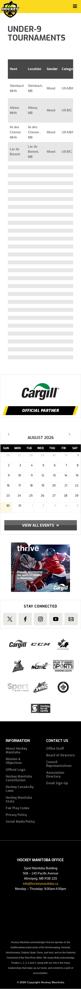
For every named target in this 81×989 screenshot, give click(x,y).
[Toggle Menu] (75, 6)
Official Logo (15, 770)
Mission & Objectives (14, 761)
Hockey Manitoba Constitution (19, 778)
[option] (40, 388)
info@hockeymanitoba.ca (40, 883)
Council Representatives (59, 764)
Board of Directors (60, 755)
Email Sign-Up (57, 783)
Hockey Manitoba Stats (19, 799)
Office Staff (55, 748)
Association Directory (55, 774)
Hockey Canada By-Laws (20, 789)
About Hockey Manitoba (16, 750)
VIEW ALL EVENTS (40, 525)
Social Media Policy (20, 821)
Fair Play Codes (17, 808)
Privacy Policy (16, 815)
